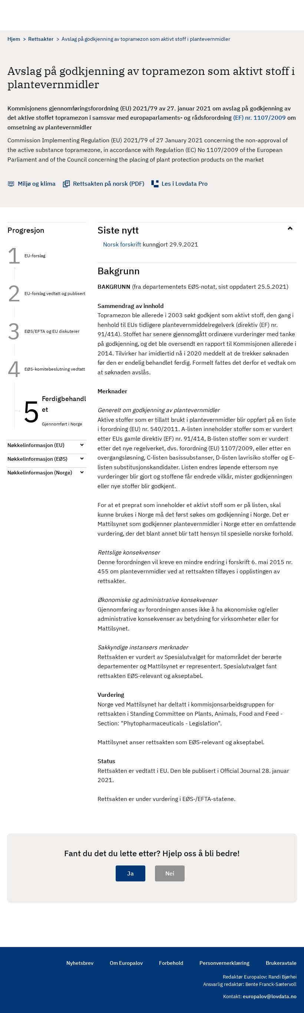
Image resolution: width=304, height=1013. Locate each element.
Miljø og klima (37, 183)
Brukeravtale (281, 963)
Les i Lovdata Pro (185, 183)
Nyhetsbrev (79, 963)
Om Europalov (126, 963)
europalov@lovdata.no (270, 996)
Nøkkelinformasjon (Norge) (39, 472)
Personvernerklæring (224, 963)
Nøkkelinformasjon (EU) (36, 445)
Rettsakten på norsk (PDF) (108, 183)
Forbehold (171, 963)
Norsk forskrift (122, 244)
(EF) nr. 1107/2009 (259, 117)
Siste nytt (118, 230)
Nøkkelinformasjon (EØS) (37, 459)
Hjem (13, 39)
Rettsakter (40, 39)
